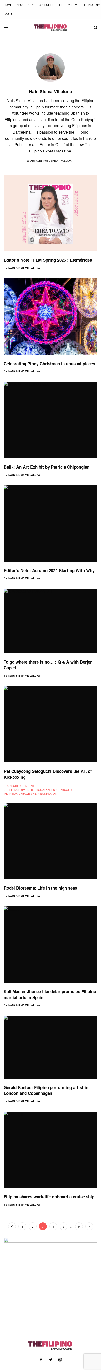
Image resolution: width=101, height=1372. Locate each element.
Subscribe (46, 5)
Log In (8, 14)
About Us (23, 5)
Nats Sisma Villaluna (24, 268)
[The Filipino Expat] (50, 27)
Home (8, 5)
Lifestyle (66, 5)
